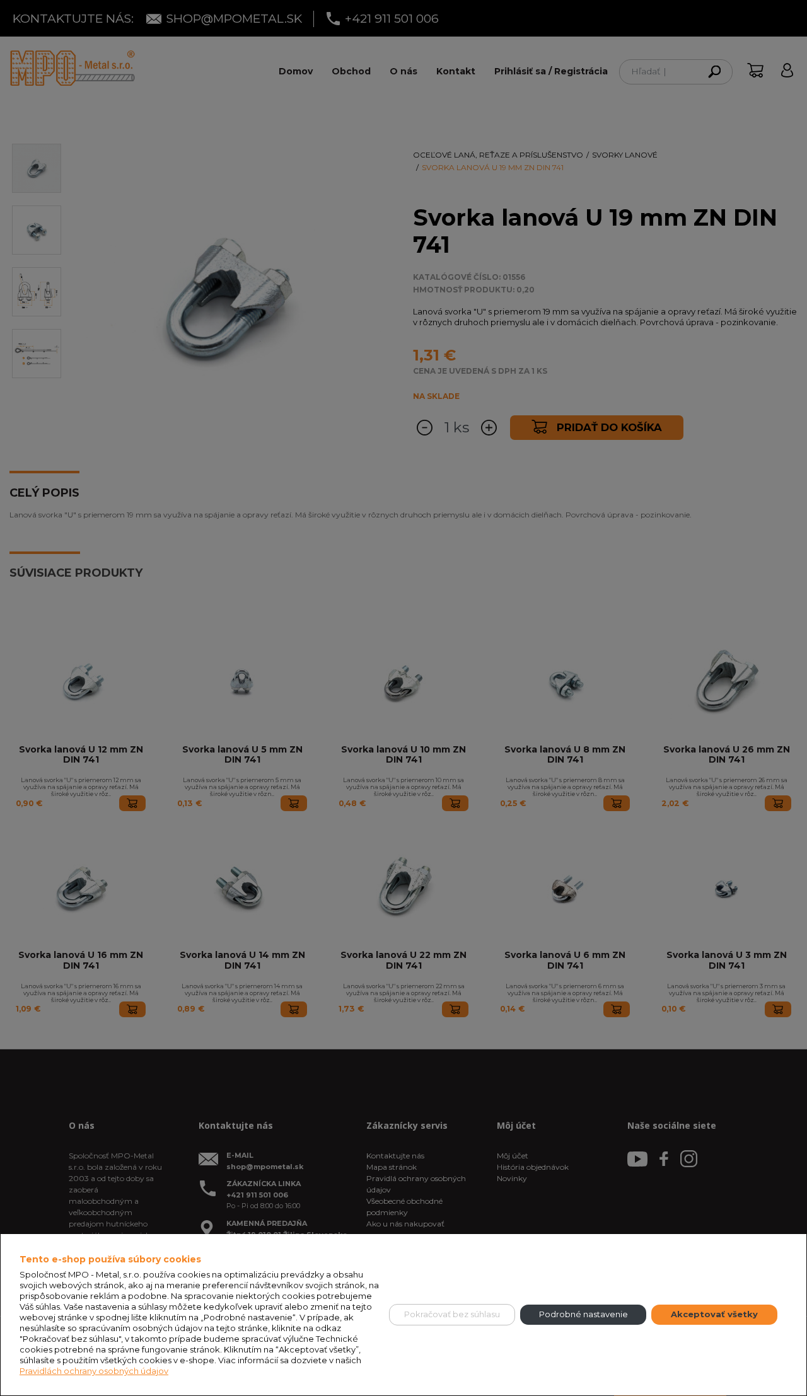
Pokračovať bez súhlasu (452, 1314)
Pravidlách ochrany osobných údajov (94, 1371)
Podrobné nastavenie (583, 1314)
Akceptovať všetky (714, 1314)
